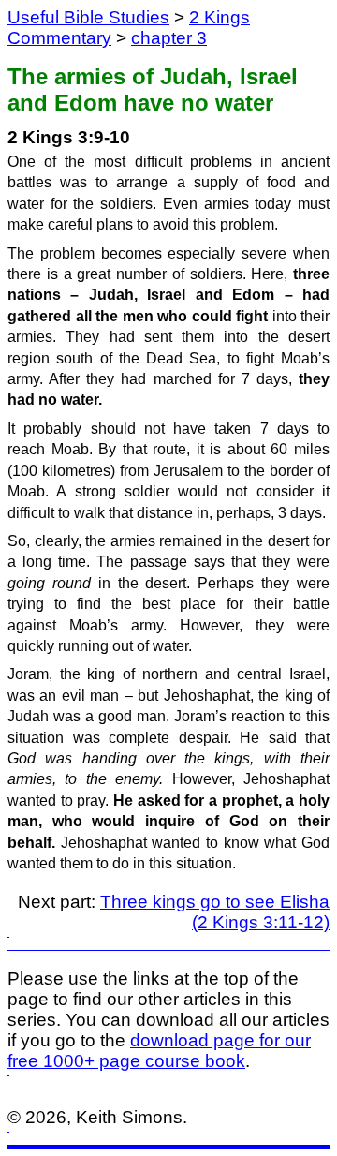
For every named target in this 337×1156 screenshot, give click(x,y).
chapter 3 (169, 38)
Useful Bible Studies (88, 17)
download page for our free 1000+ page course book (159, 1050)
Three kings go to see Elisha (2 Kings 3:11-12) (215, 912)
